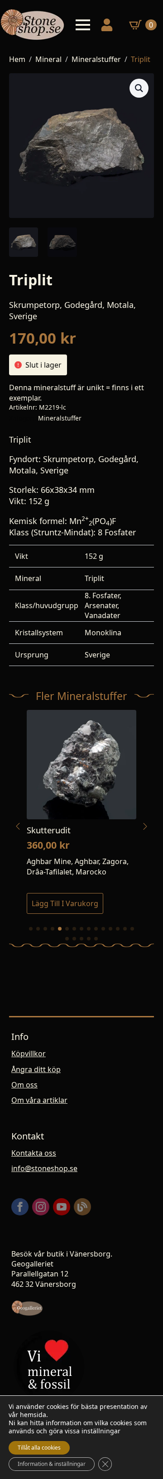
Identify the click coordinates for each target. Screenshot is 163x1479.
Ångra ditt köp (36, 1069)
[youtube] (61, 1206)
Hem (17, 59)
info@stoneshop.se (44, 1168)
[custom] (82, 1206)
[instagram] (40, 1206)
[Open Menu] (83, 25)
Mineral (48, 59)
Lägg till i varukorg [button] (65, 903)
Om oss (24, 1085)
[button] (139, 88)
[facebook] (20, 1206)
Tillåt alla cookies (39, 1447)
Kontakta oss (33, 1153)
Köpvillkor (28, 1053)
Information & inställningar (52, 1464)
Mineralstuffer (96, 59)
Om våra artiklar (39, 1100)
